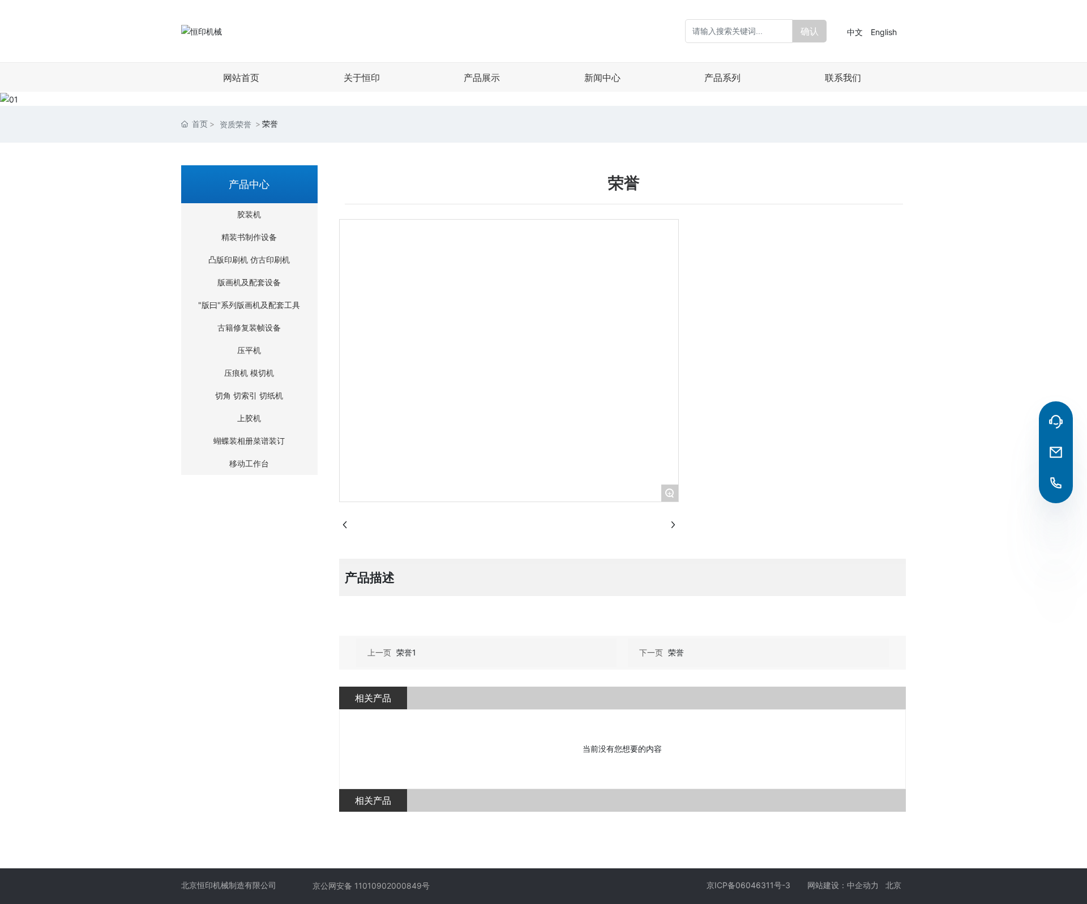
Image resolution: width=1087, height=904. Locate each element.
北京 (895, 885)
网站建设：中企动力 (846, 885)
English (884, 32)
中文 (855, 32)
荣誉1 (406, 652)
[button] (543, 94)
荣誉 (676, 652)
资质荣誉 (235, 124)
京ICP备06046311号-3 (748, 885)
